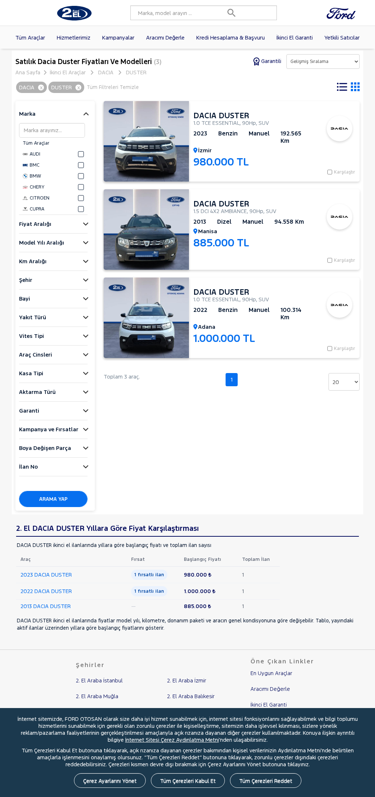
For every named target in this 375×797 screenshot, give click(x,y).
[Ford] (343, 13)
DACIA (106, 72)
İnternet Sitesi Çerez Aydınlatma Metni (172, 739)
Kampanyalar (118, 37)
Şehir (25, 279)
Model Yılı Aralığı (41, 242)
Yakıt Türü (32, 317)
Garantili (271, 60)
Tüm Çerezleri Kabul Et (188, 780)
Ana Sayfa (27, 72)
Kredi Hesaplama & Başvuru (230, 37)
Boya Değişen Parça (45, 447)
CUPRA (37, 209)
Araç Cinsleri (35, 354)
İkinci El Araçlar (68, 72)
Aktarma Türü (37, 391)
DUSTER (136, 72)
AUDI (35, 154)
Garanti (29, 410)
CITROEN (39, 198)
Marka (27, 113)
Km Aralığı (33, 261)
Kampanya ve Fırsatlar (48, 429)
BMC (35, 165)
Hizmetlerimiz (73, 37)
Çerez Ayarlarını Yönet (110, 780)
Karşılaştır (344, 172)
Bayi (24, 298)
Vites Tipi (31, 335)
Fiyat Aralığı (35, 223)
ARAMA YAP (53, 499)
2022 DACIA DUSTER (46, 591)
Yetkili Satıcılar (342, 37)
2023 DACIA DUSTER (46, 574)
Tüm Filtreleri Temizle (113, 87)
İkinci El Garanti (294, 37)
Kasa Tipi (31, 373)
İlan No (28, 466)
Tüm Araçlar (30, 37)
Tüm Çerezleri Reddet (265, 780)
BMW (35, 176)
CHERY (37, 187)
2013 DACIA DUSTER (46, 606)
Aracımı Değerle (165, 37)
